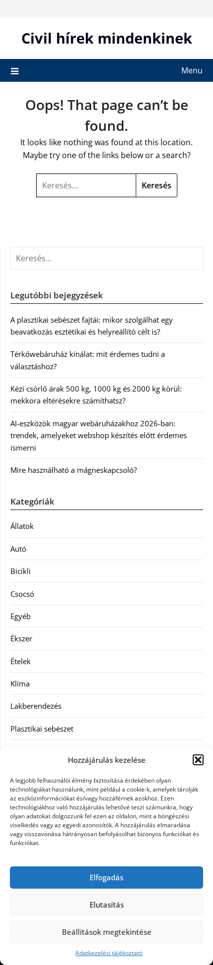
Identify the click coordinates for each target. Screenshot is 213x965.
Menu (192, 70)
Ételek (20, 661)
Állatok (22, 526)
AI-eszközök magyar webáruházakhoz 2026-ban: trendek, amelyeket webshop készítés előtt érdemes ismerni (98, 435)
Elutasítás (107, 904)
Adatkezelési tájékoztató (109, 953)
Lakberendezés (35, 706)
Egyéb (20, 616)
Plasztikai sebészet (41, 729)
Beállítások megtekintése (107, 932)
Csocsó (22, 594)
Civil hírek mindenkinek (106, 38)
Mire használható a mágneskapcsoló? (73, 470)
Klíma (20, 683)
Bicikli (20, 571)
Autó (18, 549)
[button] (198, 760)
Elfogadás (106, 877)
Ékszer (21, 638)
